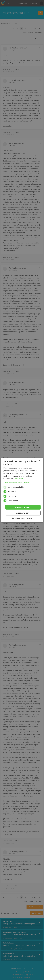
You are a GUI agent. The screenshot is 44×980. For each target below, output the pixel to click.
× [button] (39, 460)
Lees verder (18, 479)
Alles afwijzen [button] (22, 513)
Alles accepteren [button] (22, 507)
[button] (21, 482)
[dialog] (22, 490)
